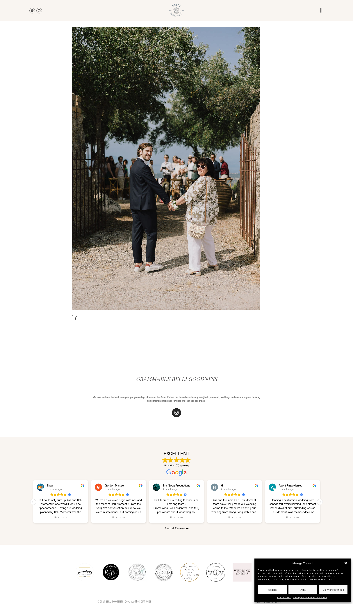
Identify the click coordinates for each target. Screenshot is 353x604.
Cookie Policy (284, 597)
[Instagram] (176, 412)
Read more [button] (60, 517)
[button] (345, 563)
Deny (303, 589)
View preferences (333, 589)
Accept (272, 589)
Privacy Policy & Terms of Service (310, 597)
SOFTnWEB (145, 601)
